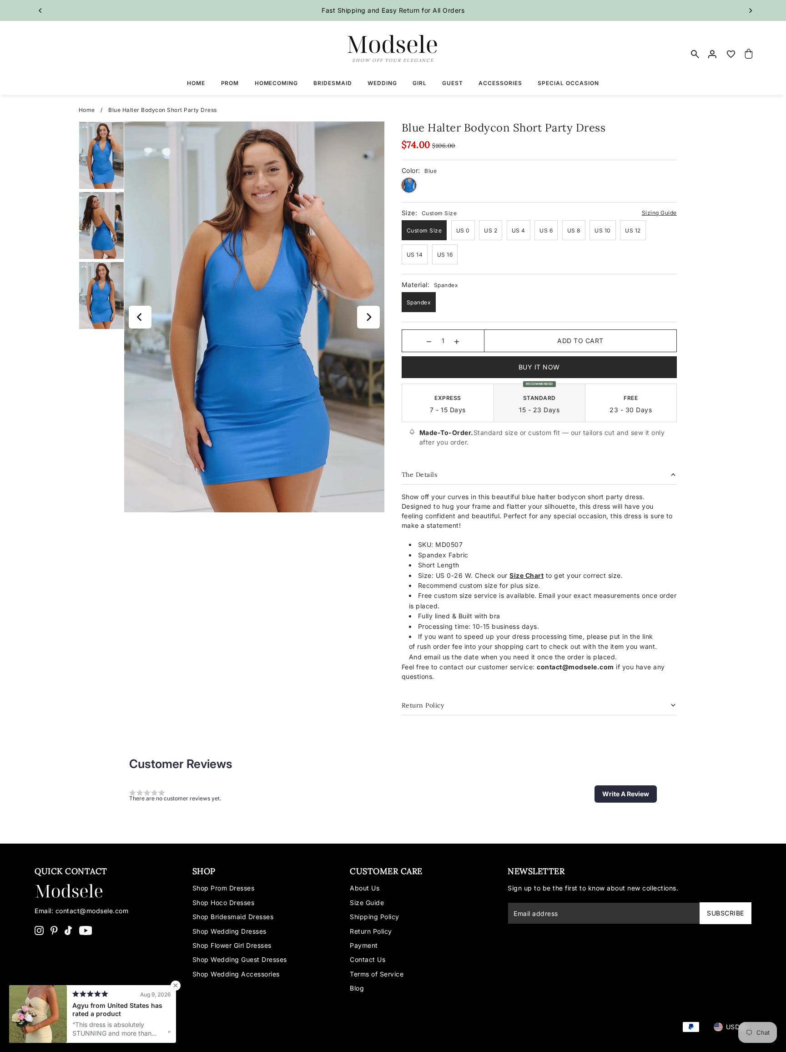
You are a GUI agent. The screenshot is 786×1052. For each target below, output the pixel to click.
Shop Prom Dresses (223, 888)
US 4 (518, 230)
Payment (364, 945)
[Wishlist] (731, 54)
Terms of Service (376, 974)
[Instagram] (39, 930)
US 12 (633, 230)
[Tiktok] (68, 930)
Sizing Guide (659, 212)
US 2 (490, 230)
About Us (364, 888)
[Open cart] (749, 54)
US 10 (603, 230)
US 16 (445, 254)
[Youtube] (85, 930)
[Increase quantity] (457, 341)
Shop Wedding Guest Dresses (239, 959)
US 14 (415, 254)
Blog (357, 988)
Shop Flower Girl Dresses (232, 945)
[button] (626, 794)
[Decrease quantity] (429, 341)
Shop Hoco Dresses (223, 902)
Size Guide (367, 902)
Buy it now (539, 367)
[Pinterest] (54, 930)
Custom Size (424, 230)
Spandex (419, 302)
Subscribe (725, 913)
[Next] (750, 10)
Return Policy (371, 931)
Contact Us (367, 959)
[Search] (695, 54)
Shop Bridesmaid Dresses (233, 916)
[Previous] (40, 10)
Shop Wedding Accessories (236, 974)
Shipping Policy (374, 916)
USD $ (736, 1027)
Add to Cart (580, 340)
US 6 (546, 230)
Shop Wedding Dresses (229, 931)
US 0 (463, 230)
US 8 (573, 230)
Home (87, 109)
